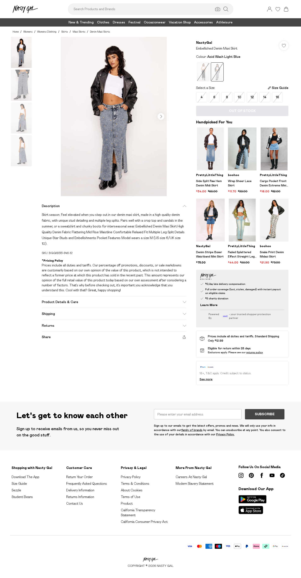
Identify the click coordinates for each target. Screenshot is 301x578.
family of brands (192, 430)
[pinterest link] (251, 475)
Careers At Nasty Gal (191, 477)
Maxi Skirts (79, 31)
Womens (27, 31)
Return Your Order (79, 477)
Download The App (25, 477)
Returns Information (80, 497)
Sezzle (16, 490)
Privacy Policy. (225, 434)
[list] (114, 116)
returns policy (254, 352)
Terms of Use (130, 497)
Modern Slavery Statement (194, 483)
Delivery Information (80, 490)
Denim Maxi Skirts (100, 31)
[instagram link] (241, 475)
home (16, 31)
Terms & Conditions (135, 483)
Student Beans (22, 497)
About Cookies (132, 490)
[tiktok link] (282, 475)
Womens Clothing (46, 31)
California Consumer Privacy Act (144, 521)
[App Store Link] (252, 504)
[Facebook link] (261, 475)
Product (127, 503)
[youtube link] (272, 475)
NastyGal (204, 42)
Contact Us (74, 503)
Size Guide (19, 483)
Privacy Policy (130, 477)
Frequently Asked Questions (86, 483)
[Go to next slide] (161, 116)
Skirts (64, 31)
